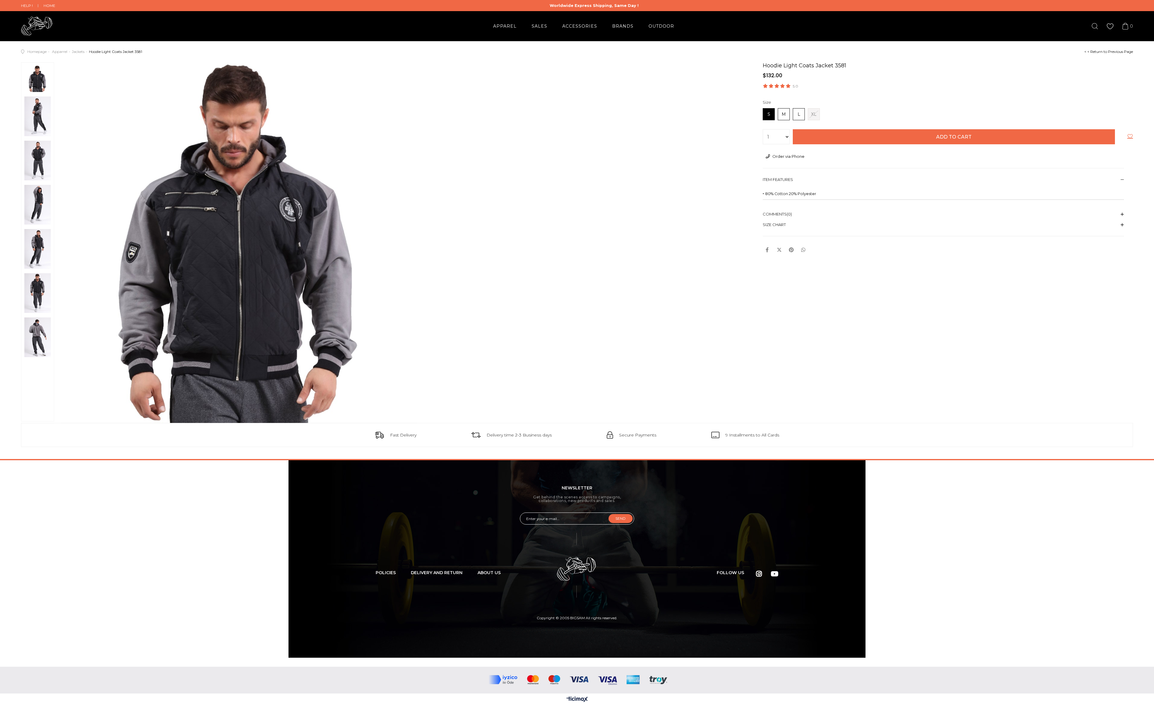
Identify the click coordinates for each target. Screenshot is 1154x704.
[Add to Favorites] (1130, 137)
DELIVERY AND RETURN (437, 573)
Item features (778, 179)
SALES (539, 26)
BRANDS (622, 26)
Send (620, 518)
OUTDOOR (661, 26)
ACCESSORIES (579, 26)
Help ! (27, 5)
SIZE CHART (774, 224)
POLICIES (386, 573)
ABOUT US (489, 573)
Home (49, 5)
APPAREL (505, 26)
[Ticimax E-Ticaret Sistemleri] (577, 699)
